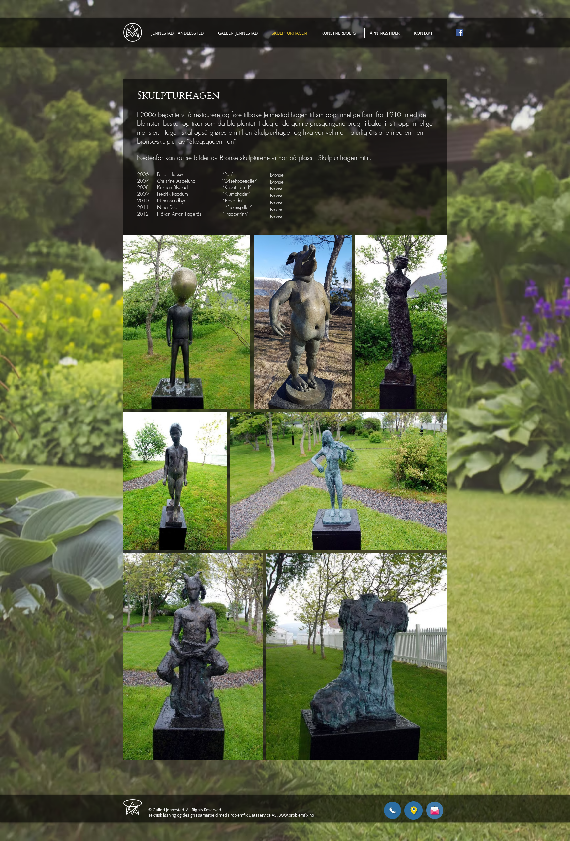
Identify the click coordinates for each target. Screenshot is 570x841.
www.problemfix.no (296, 815)
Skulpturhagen (178, 95)
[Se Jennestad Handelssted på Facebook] (459, 32)
